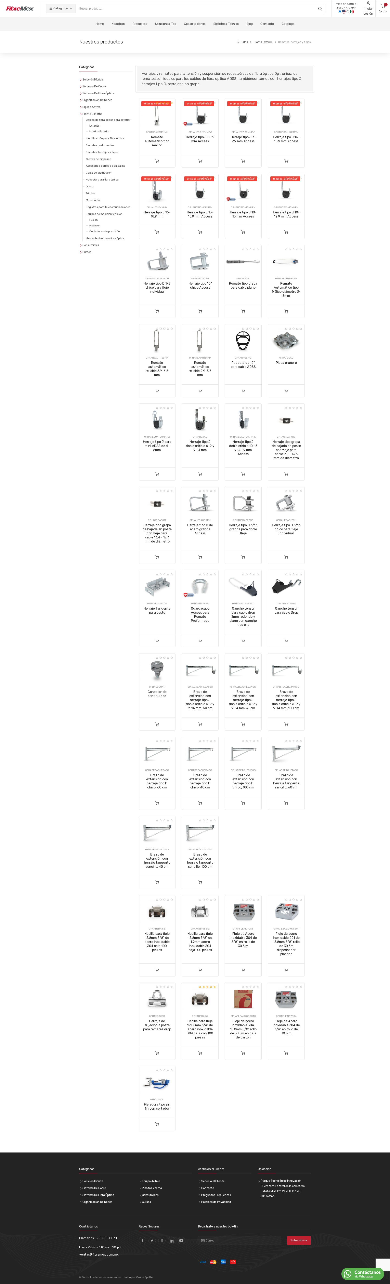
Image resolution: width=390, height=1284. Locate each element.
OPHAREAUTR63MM (157, 357)
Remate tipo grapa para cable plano (243, 285)
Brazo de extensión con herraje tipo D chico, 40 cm (200, 781)
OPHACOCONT (157, 686)
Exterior (94, 125)
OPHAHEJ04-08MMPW (157, 436)
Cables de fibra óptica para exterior (108, 119)
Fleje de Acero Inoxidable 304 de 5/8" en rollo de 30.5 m (243, 940)
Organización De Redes (97, 100)
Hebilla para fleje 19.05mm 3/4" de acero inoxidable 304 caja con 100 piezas (200, 1029)
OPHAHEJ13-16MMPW (200, 207)
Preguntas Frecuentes (216, 1195)
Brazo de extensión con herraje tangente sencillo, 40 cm (157, 860)
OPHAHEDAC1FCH (286, 520)
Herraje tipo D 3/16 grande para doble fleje (243, 529)
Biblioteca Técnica (226, 24)
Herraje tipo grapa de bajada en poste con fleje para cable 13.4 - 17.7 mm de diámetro (157, 533)
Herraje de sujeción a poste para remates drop (157, 1025)
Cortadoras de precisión (104, 231)
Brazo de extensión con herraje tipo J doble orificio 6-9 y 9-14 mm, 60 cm (200, 700)
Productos (139, 24)
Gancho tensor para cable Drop (286, 610)
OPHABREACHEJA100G (286, 686)
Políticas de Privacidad (216, 1202)
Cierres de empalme (98, 159)
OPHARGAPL (243, 278)
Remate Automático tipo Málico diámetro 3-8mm (286, 290)
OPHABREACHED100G (243, 770)
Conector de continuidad (157, 694)
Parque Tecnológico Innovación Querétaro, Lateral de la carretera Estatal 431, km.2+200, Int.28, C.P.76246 (283, 1188)
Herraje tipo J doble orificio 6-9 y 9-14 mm (200, 446)
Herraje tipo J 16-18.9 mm (157, 214)
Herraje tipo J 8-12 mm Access (200, 139)
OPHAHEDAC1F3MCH (157, 278)
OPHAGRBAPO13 (286, 436)
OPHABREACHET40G (157, 849)
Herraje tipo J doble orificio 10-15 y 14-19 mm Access (243, 448)
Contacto (267, 24)
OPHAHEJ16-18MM (157, 207)
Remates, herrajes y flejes (102, 152)
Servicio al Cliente (213, 1181)
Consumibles (90, 245)
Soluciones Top (165, 24)
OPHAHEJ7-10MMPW (243, 132)
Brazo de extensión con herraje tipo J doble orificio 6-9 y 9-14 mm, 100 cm (286, 700)
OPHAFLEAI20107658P (286, 928)
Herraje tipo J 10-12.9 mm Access (286, 214)
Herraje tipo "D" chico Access (200, 285)
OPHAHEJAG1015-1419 (243, 436)
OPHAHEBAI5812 (200, 928)
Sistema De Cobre (94, 86)
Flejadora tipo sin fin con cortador (157, 1106)
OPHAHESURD (157, 1016)
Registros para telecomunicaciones (108, 207)
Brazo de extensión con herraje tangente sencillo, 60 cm (286, 781)
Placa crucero (286, 363)
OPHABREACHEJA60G (200, 686)
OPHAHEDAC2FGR (243, 520)
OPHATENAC (157, 1099)
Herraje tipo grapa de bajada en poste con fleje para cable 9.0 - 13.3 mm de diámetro (286, 450)
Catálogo (288, 24)
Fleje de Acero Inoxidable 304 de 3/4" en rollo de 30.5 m (286, 1027)
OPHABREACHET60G (286, 770)
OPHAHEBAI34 (200, 1016)
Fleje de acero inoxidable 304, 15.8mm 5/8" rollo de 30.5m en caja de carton (243, 1029)
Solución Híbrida (92, 79)
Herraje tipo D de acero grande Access (200, 529)
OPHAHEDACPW (200, 278)
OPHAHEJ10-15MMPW (243, 207)
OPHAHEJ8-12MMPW (200, 132)
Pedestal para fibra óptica (102, 179)
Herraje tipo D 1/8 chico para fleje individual (157, 288)
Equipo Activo (91, 107)
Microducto (93, 200)
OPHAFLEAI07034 (286, 1016)
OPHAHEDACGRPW (200, 520)
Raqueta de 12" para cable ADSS (243, 365)
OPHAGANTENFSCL (243, 603)
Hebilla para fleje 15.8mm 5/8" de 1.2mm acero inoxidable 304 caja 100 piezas (200, 942)
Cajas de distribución (99, 172)
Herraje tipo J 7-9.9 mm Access (243, 139)
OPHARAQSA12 (243, 357)
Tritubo (90, 193)
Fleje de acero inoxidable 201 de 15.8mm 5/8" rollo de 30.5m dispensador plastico (286, 944)
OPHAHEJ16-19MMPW (286, 132)
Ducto (89, 186)
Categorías (60, 8)
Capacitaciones (195, 24)
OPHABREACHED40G (200, 770)
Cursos (86, 252)
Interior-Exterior (99, 131)
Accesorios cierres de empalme (105, 165)
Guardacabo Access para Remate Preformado (200, 615)
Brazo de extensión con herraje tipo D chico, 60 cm (157, 781)
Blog (249, 24)
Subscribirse (298, 1240)
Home (99, 24)
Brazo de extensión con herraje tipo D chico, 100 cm (243, 781)
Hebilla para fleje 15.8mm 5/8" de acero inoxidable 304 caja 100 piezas (157, 942)
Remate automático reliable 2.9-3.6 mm (200, 369)
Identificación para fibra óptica (105, 138)
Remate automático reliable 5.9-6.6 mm (157, 369)
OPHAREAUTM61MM (286, 278)
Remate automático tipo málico (157, 141)
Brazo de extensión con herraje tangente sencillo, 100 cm (200, 860)
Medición (95, 225)
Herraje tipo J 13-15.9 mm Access (200, 214)
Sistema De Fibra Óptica (98, 93)
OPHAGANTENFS (286, 603)
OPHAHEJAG (200, 436)
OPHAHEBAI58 (157, 928)
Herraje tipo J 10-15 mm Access (243, 214)
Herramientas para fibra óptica (105, 238)
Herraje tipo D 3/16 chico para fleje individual (286, 529)
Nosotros (118, 24)
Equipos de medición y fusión (104, 213)
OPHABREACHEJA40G (243, 686)
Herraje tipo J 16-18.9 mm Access (286, 139)
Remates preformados (100, 145)
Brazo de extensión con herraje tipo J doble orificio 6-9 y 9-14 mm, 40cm (243, 700)
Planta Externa (263, 41)
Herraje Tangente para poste (157, 610)
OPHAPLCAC (286, 357)
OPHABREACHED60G (157, 770)
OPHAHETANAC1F (157, 603)
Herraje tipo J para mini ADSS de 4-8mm (157, 446)
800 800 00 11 (106, 1238)
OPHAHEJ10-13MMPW (286, 207)
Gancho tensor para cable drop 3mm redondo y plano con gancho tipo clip (243, 617)
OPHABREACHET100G (200, 849)
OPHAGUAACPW (200, 603)
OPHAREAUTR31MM (200, 357)
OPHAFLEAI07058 (243, 928)
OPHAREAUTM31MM (157, 132)
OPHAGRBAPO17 (157, 520)
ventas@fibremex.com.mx (99, 1254)
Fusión (93, 219)
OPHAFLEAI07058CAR (243, 1016)
